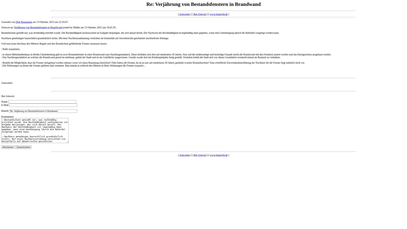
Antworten (184, 14)
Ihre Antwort (199, 14)
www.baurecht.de (219, 14)
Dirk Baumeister (24, 22)
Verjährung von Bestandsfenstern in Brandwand (38, 27)
